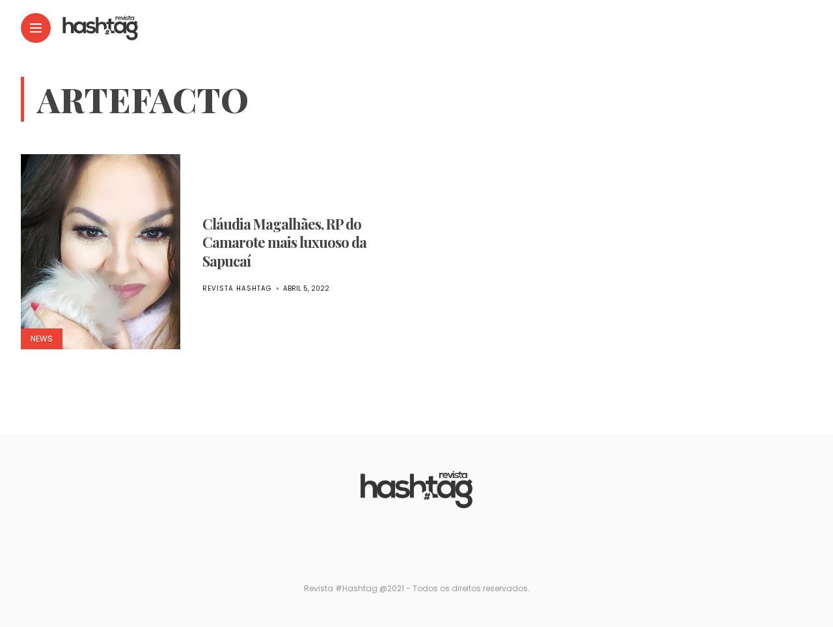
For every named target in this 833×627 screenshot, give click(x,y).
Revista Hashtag (237, 288)
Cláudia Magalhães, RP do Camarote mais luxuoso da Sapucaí (284, 242)
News (42, 338)
